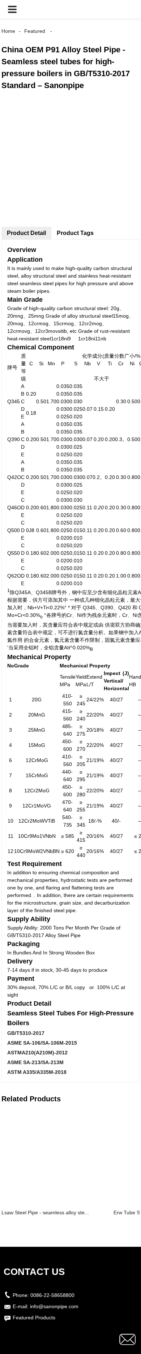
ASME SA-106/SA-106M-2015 (42, 1043)
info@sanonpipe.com (54, 1306)
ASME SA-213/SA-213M (35, 1062)
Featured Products (34, 1317)
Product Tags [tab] (75, 233)
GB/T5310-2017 (25, 1033)
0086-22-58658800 (52, 1295)
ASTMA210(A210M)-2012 (37, 1052)
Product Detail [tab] (26, 233)
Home (8, 31)
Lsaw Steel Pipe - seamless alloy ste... (45, 1212)
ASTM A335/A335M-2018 (37, 1072)
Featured (34, 31)
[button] (12, 9)
